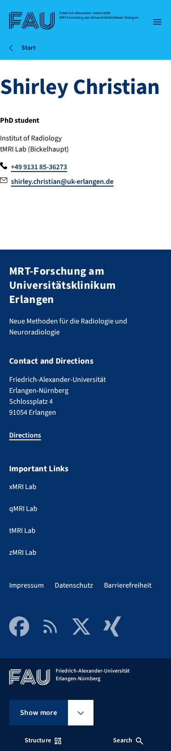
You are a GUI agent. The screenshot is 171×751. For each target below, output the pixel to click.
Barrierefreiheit (127, 585)
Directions (25, 435)
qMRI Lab (23, 509)
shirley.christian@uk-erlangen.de (62, 182)
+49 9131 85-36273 (39, 167)
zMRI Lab (22, 553)
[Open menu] (157, 22)
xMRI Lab (22, 487)
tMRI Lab (22, 531)
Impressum (26, 585)
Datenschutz (74, 585)
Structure (38, 740)
